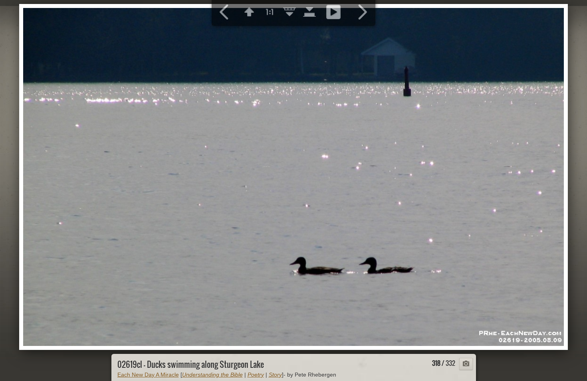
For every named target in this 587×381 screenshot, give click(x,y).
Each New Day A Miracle (148, 374)
